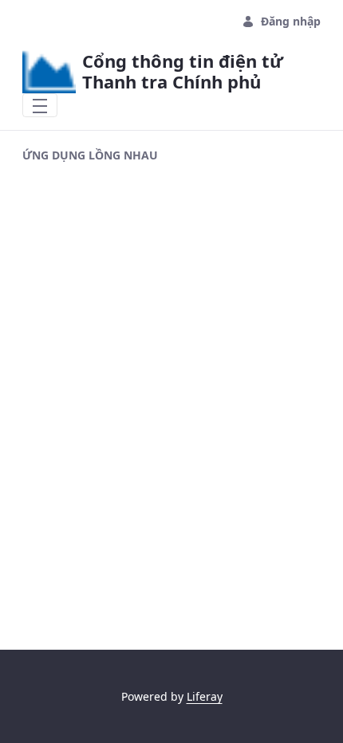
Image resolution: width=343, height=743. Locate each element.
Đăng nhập (291, 21)
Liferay (205, 696)
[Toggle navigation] (39, 105)
